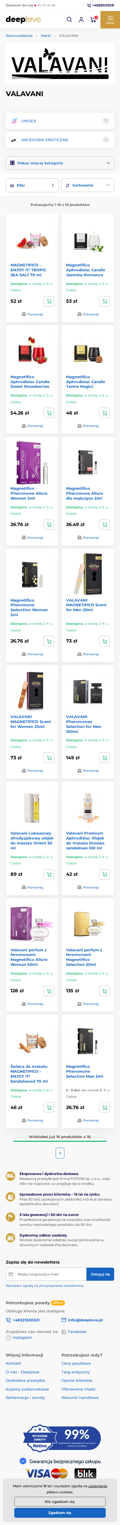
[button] (69, 19)
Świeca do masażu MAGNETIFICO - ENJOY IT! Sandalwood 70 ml (29, 1073)
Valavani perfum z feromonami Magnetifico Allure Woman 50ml (28, 957)
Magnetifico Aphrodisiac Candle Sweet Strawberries (30, 381)
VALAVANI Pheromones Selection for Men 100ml (83, 724)
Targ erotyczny (75, 1372)
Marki (46, 35)
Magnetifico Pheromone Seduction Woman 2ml (29, 607)
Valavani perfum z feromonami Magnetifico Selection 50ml (84, 957)
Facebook (77, 1331)
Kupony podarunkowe (27, 1389)
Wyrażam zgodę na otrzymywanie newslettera (45, 1286)
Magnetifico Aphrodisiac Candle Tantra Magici (85, 381)
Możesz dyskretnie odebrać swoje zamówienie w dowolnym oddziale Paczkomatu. (62, 1242)
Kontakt (13, 1363)
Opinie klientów (77, 1380)
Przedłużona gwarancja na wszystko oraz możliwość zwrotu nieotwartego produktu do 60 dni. (65, 1222)
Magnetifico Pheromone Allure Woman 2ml (28, 493)
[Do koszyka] (49, 301)
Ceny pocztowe (76, 1363)
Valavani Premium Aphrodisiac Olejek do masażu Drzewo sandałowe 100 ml (85, 840)
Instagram (22, 1337)
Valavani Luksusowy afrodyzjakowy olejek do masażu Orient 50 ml (32, 840)
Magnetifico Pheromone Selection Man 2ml (84, 1071)
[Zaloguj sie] (81, 19)
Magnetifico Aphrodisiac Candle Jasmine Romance (85, 270)
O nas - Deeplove (22, 1372)
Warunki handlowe (80, 1397)
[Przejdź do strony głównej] (23, 20)
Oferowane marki (78, 1389)
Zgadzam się (59, 1512)
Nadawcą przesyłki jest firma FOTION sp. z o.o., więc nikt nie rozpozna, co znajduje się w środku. (65, 1181)
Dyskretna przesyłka (25, 1380)
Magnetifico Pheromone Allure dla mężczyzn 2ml (84, 493)
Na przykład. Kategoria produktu (50, 59)
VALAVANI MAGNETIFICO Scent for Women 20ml (30, 721)
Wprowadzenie (19, 35)
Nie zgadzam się (60, 1501)
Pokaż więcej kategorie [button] (40, 163)
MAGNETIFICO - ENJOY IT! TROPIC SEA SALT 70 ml (28, 270)
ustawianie (97, 1486)
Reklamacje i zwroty (25, 1397)
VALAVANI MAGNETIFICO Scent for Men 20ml (86, 605)
